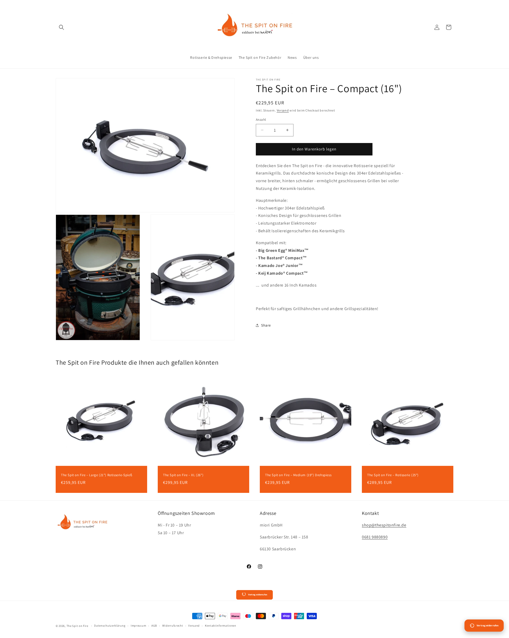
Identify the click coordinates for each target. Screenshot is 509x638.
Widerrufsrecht (172, 625)
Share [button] (266, 325)
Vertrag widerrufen (257, 594)
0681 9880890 (375, 537)
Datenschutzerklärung (109, 625)
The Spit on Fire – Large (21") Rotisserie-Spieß (96, 475)
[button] (61, 27)
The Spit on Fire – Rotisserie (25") (393, 475)
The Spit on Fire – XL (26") (183, 475)
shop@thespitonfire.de (384, 525)
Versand (283, 110)
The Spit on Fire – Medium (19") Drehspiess (298, 475)
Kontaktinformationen (220, 625)
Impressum (138, 625)
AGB (154, 625)
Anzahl (261, 119)
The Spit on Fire (78, 626)
